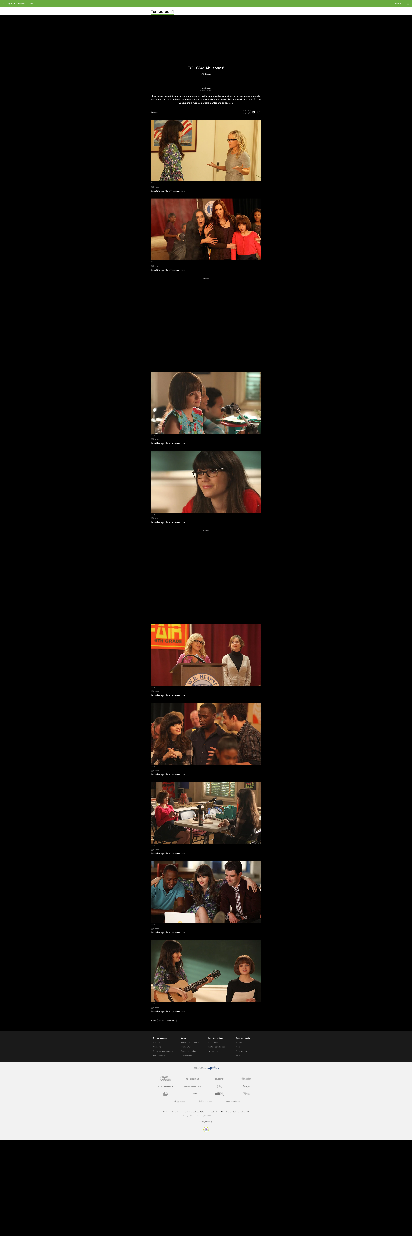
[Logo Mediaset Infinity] (166, 1079)
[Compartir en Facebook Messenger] (254, 112)
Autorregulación (159, 1055)
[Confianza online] (206, 1132)
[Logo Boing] (219, 1086)
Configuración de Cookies (210, 1112)
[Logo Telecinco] (192, 1079)
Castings (157, 1042)
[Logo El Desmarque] (165, 1086)
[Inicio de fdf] (3, 4)
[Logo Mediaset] (206, 1069)
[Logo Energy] (246, 1086)
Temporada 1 (162, 11)
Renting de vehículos (216, 1047)
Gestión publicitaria (239, 1112)
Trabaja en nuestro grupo (163, 1051)
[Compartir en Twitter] (249, 112)
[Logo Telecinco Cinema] (219, 1094)
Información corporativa (178, 1112)
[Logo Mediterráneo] (232, 1101)
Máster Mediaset (215, 1042)
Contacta (157, 1047)
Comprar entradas (188, 1051)
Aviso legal (166, 1112)
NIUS (238, 1055)
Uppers (239, 1042)
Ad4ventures (213, 1051)
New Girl (11, 4)
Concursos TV (186, 1055)
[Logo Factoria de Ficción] (192, 1086)
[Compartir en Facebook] (259, 112)
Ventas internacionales (190, 1042)
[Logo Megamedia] (207, 1121)
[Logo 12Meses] (246, 1093)
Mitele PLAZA (186, 1047)
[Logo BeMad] (165, 1094)
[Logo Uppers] (192, 1094)
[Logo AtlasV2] (179, 1101)
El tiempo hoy (241, 1051)
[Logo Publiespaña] (206, 1101)
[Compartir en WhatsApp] (244, 112)
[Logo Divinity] (246, 1079)
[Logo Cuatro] (219, 1079)
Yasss (238, 1047)
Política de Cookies (225, 1112)
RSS (248, 1112)
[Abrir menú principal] (408, 4)
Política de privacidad (194, 1112)
